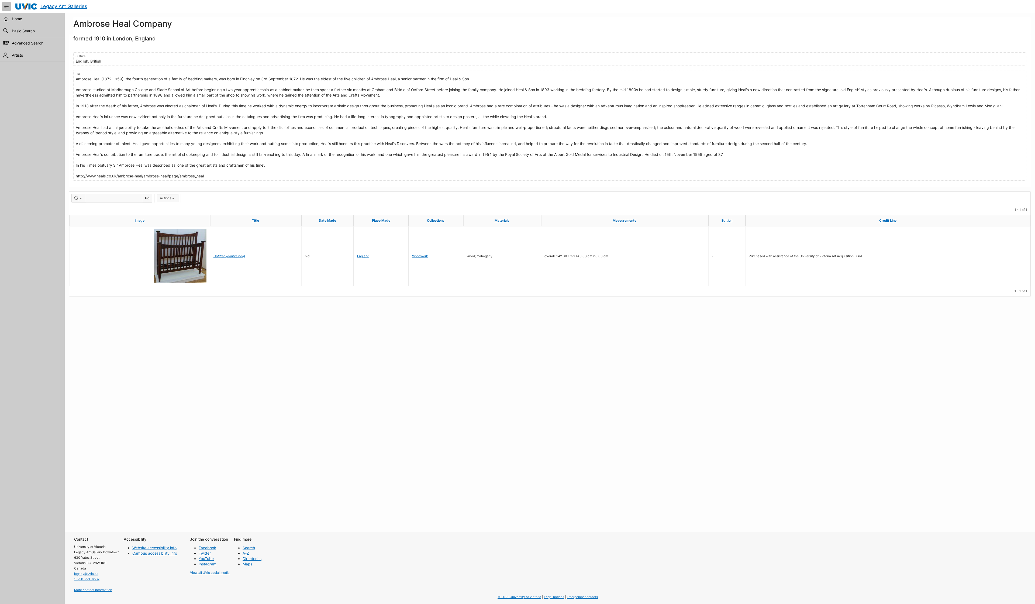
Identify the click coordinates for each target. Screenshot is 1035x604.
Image (139, 220)
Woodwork (420, 256)
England (363, 256)
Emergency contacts (582, 597)
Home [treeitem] (17, 18)
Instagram (207, 564)
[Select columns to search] (78, 198)
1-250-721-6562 (86, 579)
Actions (165, 198)
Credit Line (887, 220)
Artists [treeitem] (17, 55)
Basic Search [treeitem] (23, 31)
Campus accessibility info (154, 553)
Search (249, 547)
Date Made (327, 220)
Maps (247, 564)
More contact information (93, 590)
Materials (502, 220)
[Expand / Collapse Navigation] (6, 6)
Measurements (624, 220)
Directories (252, 558)
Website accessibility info (154, 547)
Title (255, 220)
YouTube (206, 558)
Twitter (205, 553)
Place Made (381, 220)
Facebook (207, 547)
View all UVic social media (210, 573)
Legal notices (554, 597)
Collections (435, 220)
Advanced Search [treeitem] (27, 43)
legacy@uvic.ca (86, 574)
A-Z (246, 553)
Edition (727, 220)
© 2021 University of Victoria (519, 597)
